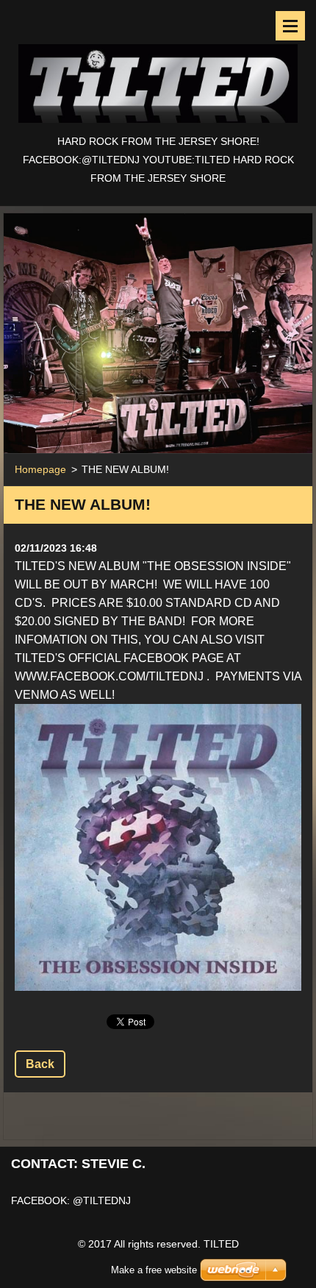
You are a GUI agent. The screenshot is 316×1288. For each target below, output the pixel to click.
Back (40, 1064)
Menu (290, 25)
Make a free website (154, 1269)
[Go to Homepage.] (158, 66)
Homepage (40, 469)
